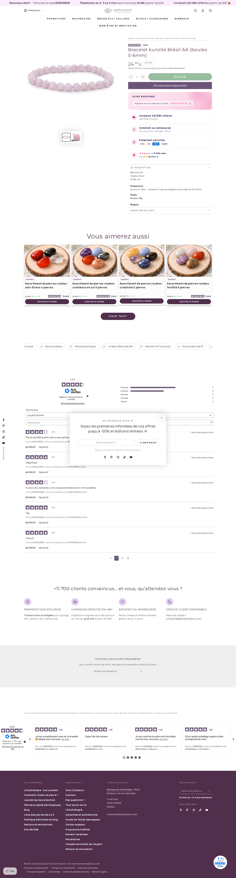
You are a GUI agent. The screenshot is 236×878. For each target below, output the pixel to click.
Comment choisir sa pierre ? (41, 794)
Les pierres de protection (39, 799)
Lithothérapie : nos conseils (41, 790)
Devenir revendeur (77, 834)
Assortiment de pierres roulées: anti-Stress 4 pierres (46, 285)
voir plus (65, 739)
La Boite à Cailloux (39, 863)
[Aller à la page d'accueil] (118, 10)
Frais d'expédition (150, 68)
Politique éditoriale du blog (41, 819)
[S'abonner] (142, 671)
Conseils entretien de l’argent (84, 844)
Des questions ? (75, 799)
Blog (26, 809)
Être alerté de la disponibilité (170, 85)
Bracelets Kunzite (145, 38)
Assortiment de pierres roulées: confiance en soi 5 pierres (93, 285)
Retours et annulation (79, 849)
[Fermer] (161, 417)
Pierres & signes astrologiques (42, 804)
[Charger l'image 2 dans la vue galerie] (75, 137)
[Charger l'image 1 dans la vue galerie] (66, 137)
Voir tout (118, 316)
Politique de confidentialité (63, 868)
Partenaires (73, 839)
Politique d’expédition (36, 871)
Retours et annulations (38, 824)
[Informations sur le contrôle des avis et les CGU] (87, 396)
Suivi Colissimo (75, 790)
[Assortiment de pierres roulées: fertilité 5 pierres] (189, 261)
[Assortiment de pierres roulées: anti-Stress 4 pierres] (47, 261)
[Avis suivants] (128, 558)
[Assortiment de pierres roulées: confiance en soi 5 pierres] (94, 261)
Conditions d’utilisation (88, 868)
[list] (118, 610)
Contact (71, 794)
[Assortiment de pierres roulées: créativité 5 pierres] (142, 261)
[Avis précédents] (111, 558)
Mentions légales (99, 871)
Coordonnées (54, 871)
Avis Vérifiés (31, 829)
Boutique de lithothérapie (119, 789)
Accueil (131, 38)
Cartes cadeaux (75, 824)
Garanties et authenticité (82, 814)
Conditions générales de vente (76, 871)
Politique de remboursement (36, 868)
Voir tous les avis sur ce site (72, 403)
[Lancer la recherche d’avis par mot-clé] (211, 422)
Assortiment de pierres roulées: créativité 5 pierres (141, 285)
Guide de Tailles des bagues (83, 819)
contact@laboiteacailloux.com (183, 618)
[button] (195, 10)
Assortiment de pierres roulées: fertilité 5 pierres (188, 285)
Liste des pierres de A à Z (39, 814)
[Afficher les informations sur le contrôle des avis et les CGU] (24, 741)
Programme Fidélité (78, 829)
